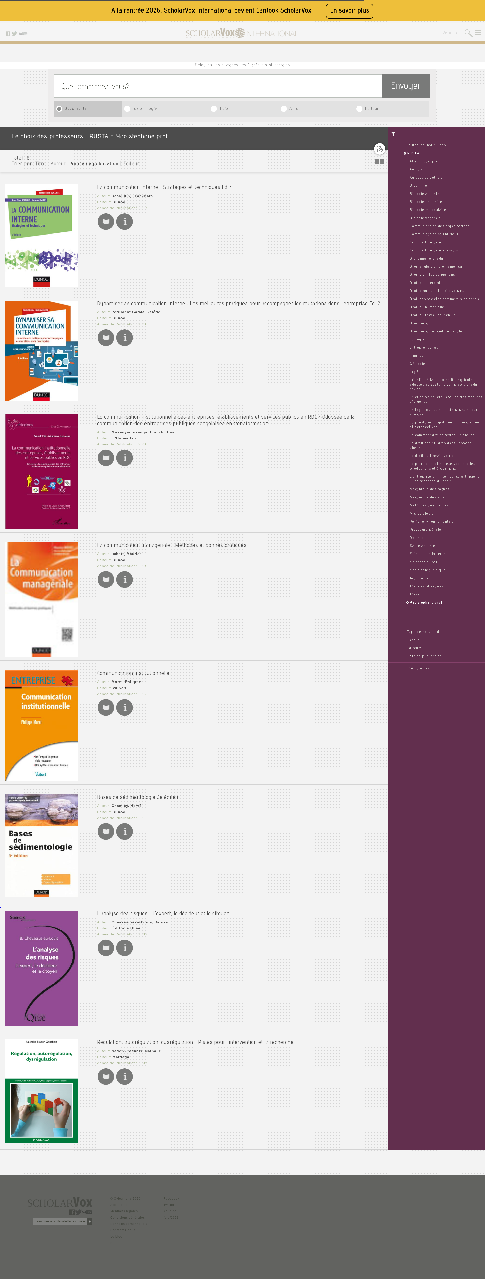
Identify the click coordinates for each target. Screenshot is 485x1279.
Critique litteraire (425, 242)
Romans (417, 538)
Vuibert (120, 688)
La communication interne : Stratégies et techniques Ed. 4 (165, 187)
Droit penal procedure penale (436, 331)
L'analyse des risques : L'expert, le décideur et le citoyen (163, 914)
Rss (113, 1243)
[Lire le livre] (106, 229)
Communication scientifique (434, 234)
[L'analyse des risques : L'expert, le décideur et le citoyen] (41, 1024)
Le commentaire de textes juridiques (442, 435)
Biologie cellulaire (426, 202)
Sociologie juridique (428, 570)
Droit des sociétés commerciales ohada (444, 299)
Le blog (116, 1236)
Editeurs (414, 648)
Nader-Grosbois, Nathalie (136, 1051)
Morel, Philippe (126, 682)
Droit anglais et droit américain (438, 267)
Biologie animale (425, 194)
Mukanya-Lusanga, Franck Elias (143, 432)
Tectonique (419, 578)
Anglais (416, 170)
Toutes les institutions (426, 145)
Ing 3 (414, 372)
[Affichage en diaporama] (380, 162)
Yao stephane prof (426, 603)
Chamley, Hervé (127, 806)
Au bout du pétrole (426, 178)
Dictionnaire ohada (426, 259)
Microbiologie (422, 514)
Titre (224, 109)
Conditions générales (127, 1217)
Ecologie (417, 340)
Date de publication (424, 656)
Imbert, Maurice (127, 554)
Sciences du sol (424, 562)
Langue (413, 640)
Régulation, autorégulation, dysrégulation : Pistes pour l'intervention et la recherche (195, 1043)
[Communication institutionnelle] (41, 779)
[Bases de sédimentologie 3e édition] (41, 896)
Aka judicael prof (425, 161)
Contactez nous (122, 1230)
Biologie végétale (425, 218)
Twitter (169, 1205)
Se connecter (452, 33)
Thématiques (418, 668)
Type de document (423, 632)
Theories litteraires (427, 586)
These (415, 594)
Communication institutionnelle (133, 673)
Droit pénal (420, 323)
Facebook (171, 1198)
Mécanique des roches (429, 489)
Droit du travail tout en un (433, 315)
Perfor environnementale (432, 522)
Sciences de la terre (428, 554)
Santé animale (422, 546)
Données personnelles (128, 1224)
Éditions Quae (126, 928)
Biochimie (418, 186)
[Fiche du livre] (124, 229)
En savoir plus (349, 11)
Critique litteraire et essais (434, 250)
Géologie (417, 364)
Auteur (295, 109)
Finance (417, 356)
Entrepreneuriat (424, 348)
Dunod (119, 202)
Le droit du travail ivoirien (433, 456)
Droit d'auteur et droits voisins (437, 291)
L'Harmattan (124, 438)
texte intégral (146, 109)
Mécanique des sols (427, 497)
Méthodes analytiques (429, 505)
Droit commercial (425, 283)
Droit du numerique (427, 307)
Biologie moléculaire (428, 210)
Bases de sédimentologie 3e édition (138, 797)
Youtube (170, 1211)
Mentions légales (124, 1211)
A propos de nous (124, 1205)
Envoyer (406, 86)
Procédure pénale (425, 530)
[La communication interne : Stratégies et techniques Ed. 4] (41, 286)
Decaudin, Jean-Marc (132, 196)
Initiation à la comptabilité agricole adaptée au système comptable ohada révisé (443, 384)
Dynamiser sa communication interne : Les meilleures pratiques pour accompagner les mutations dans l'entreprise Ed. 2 (238, 304)
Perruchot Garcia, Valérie (136, 312)
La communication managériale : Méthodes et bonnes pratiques (172, 545)
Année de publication (95, 164)
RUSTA (413, 153)
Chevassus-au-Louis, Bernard (141, 922)
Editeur (372, 109)
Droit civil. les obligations (432, 275)
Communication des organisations (440, 226)
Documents (76, 109)
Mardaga (121, 1057)
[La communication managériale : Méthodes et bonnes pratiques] (41, 655)
